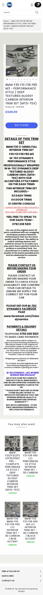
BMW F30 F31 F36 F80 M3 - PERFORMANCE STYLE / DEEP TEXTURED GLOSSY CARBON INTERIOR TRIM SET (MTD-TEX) (21, 94)
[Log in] (32, 4)
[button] (4, 4)
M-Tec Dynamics (19, 589)
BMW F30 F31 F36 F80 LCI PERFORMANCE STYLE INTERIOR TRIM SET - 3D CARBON (30, 462)
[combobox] (21, 12)
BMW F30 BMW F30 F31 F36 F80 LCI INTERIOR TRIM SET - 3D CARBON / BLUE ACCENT (12, 530)
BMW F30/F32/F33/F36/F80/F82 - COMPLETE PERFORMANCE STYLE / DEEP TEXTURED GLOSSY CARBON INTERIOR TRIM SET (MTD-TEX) (12, 471)
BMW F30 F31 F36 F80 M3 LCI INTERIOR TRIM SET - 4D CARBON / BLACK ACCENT (30, 528)
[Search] (37, 12)
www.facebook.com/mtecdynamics (21, 317)
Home (6, 21)
